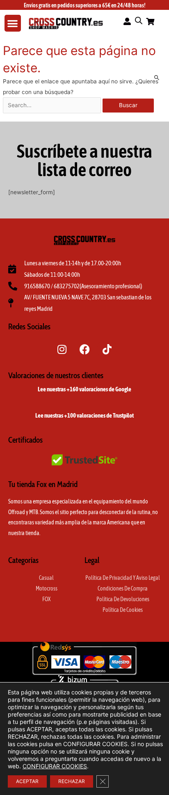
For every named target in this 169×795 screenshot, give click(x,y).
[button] (13, 23)
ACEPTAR (27, 781)
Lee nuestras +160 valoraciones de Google (84, 389)
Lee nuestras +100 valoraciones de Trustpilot (84, 415)
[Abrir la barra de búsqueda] (139, 20)
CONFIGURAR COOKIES (55, 766)
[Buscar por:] (53, 105)
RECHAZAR (71, 781)
